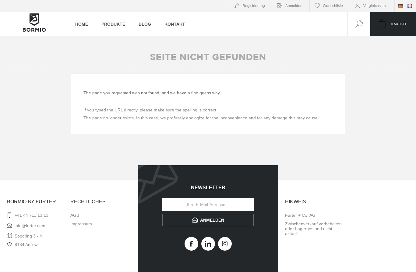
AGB (74, 215)
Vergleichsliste (375, 6)
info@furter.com (30, 225)
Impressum (81, 223)
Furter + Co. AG (300, 215)
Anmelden (293, 6)
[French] (409, 6)
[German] (400, 6)
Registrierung (253, 6)
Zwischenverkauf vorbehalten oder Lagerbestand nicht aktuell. (313, 228)
